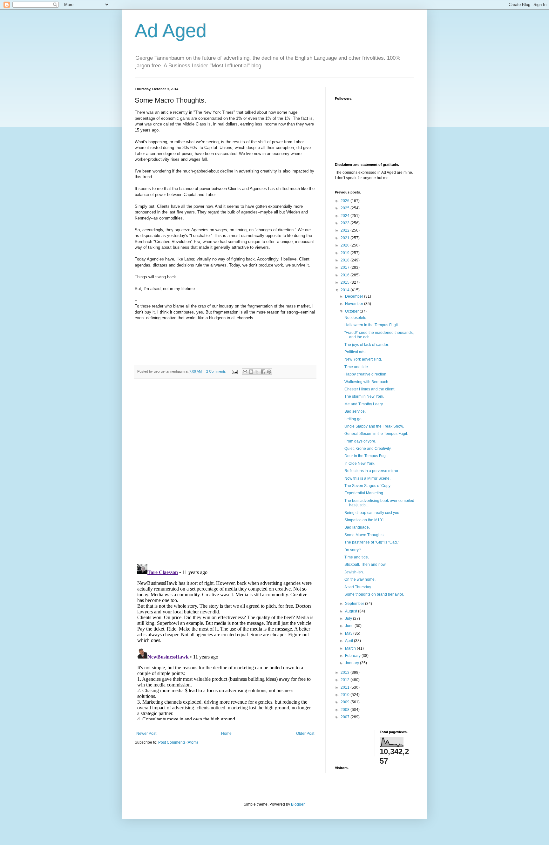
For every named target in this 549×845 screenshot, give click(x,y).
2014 (345, 290)
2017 (345, 267)
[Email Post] (234, 371)
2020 (345, 245)
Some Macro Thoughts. (364, 535)
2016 (345, 275)
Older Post (305, 733)
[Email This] (245, 371)
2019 (345, 253)
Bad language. (357, 527)
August (351, 611)
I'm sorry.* (352, 550)
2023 (345, 223)
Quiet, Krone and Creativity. (367, 448)
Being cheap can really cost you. (372, 512)
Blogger (297, 804)
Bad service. (355, 411)
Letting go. (353, 419)
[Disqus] (225, 471)
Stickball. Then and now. (365, 564)
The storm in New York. (364, 396)
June (350, 626)
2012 (345, 680)
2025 (345, 208)
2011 (345, 687)
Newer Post (146, 733)
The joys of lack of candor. (366, 344)
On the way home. (360, 579)
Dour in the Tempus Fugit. (366, 456)
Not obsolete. (355, 317)
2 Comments (216, 371)
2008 (345, 709)
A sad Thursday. (358, 587)
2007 (345, 717)
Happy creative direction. (365, 374)
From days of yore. (360, 441)
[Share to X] (257, 371)
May (349, 633)
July (349, 618)
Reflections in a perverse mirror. (371, 471)
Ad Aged (171, 30)
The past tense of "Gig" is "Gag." (371, 542)
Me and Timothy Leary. (363, 404)
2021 (345, 238)
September (355, 603)
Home (226, 733)
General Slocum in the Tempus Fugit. (376, 433)
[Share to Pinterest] (269, 371)
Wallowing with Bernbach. (366, 382)
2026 (345, 201)
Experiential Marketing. (364, 493)
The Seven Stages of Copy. (367, 485)
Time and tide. (356, 367)
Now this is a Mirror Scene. (367, 478)
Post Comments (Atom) (178, 742)
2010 (345, 695)
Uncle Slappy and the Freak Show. (374, 426)
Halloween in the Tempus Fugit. (371, 325)
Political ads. (355, 352)
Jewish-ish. (354, 572)
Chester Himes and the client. (369, 389)
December (354, 296)
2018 (345, 260)
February (353, 655)
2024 (345, 215)
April (349, 641)
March (351, 648)
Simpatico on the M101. (364, 520)
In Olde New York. (359, 463)
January (352, 663)
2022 (345, 230)
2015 (345, 282)
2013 (345, 672)
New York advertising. (363, 359)
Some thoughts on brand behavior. (374, 594)
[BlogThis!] (251, 371)
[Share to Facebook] (263, 371)
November (354, 303)
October (352, 311)
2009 (345, 702)
